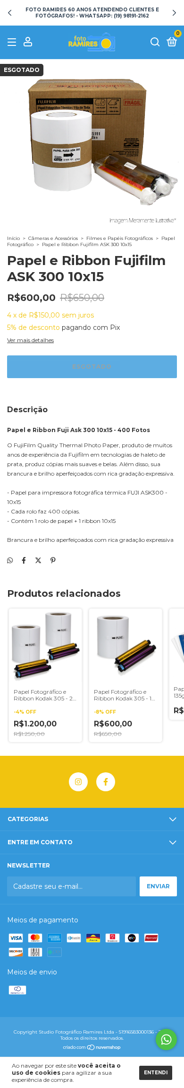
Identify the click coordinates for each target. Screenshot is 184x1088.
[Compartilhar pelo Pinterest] (53, 560)
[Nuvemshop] (92, 1048)
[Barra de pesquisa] (155, 42)
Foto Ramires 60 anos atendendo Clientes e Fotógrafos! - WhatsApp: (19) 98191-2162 (92, 13)
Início (13, 238)
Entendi (155, 1073)
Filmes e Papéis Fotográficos (119, 238)
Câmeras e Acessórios (53, 238)
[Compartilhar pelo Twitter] (38, 560)
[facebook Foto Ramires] (105, 781)
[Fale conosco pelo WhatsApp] (166, 1039)
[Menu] (13, 42)
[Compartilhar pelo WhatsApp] (10, 560)
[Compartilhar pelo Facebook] (24, 560)
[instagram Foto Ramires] (78, 781)
